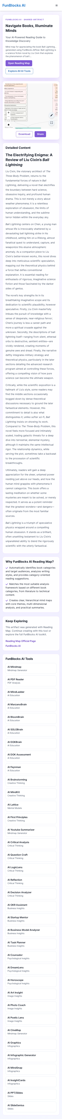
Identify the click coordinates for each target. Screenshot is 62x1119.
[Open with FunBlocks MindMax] (52, 115)
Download (24, 134)
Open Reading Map (19, 63)
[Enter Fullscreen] (52, 123)
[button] (14, 95)
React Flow (9, 127)
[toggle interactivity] (9, 124)
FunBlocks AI (13, 5)
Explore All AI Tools (19, 70)
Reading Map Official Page (21, 641)
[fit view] (9, 121)
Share (40, 134)
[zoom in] (9, 113)
